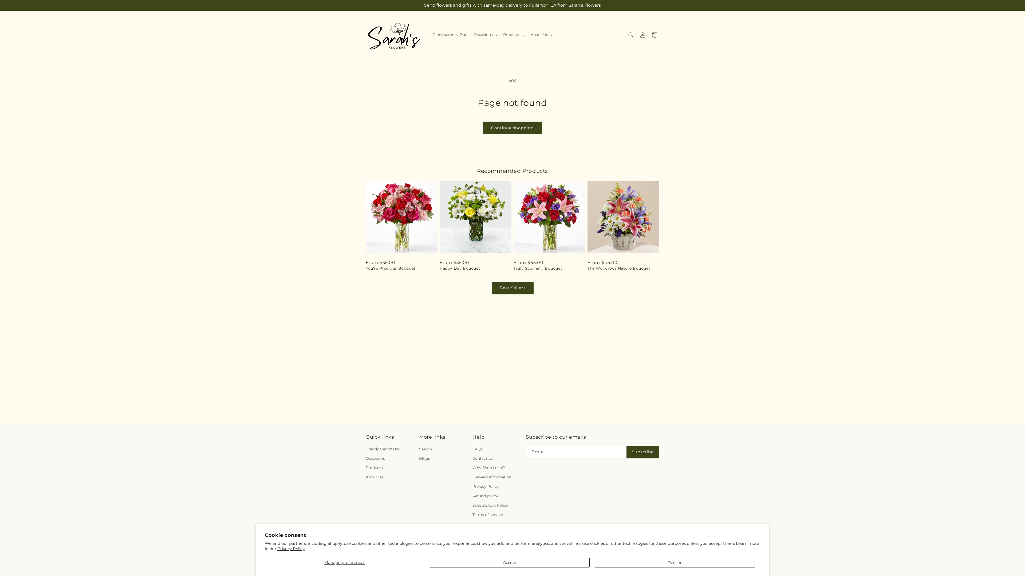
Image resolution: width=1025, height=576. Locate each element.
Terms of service (487, 514)
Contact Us (482, 458)
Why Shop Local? (488, 467)
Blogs (424, 458)
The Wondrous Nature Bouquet (619, 268)
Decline (675, 562)
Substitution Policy (490, 505)
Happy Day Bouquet (460, 268)
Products (374, 467)
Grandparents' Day (383, 449)
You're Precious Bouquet (391, 268)
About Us (374, 477)
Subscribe (643, 451)
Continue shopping (512, 127)
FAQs (477, 449)
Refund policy (485, 496)
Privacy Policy (291, 548)
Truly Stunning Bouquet (538, 268)
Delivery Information (491, 477)
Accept (510, 562)
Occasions (375, 458)
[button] (485, 34)
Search (425, 449)
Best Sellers (513, 287)
